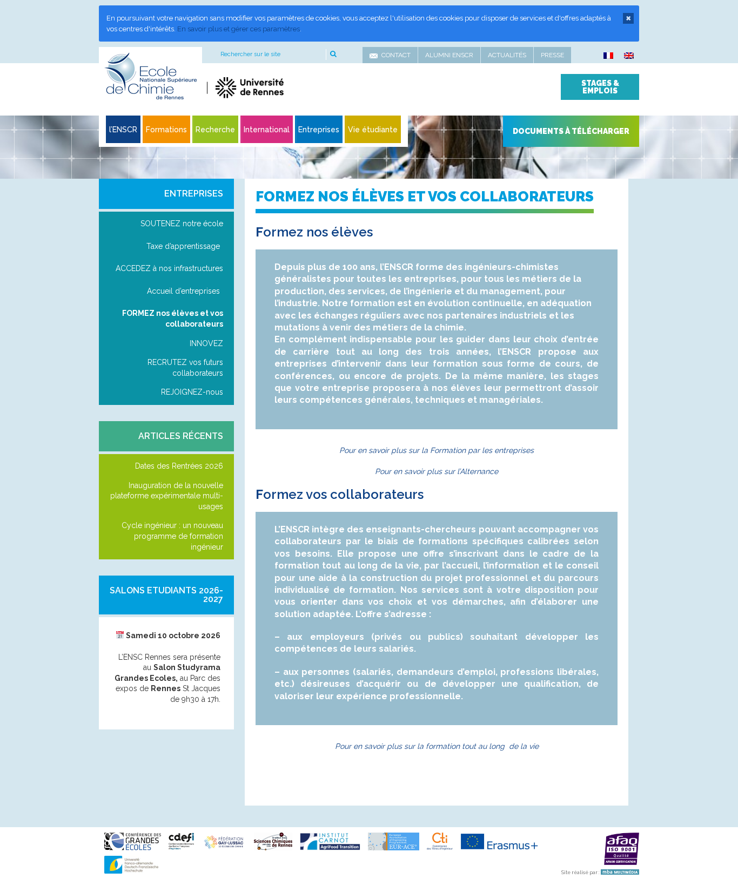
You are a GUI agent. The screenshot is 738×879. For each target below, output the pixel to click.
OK (332, 54)
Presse (552, 55)
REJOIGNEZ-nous (192, 392)
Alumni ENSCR (449, 55)
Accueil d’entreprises (183, 291)
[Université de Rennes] (308, 87)
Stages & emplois (600, 87)
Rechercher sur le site (250, 54)
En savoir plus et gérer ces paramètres (238, 29)
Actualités (507, 55)
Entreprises (193, 193)
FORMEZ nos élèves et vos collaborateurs (172, 318)
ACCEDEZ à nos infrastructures (169, 268)
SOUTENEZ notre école (181, 223)
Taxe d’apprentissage (183, 246)
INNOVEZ (206, 343)
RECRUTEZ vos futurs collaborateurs (185, 367)
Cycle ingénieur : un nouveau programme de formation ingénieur (172, 536)
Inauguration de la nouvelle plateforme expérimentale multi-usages (166, 496)
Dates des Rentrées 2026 (179, 466)
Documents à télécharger (571, 131)
